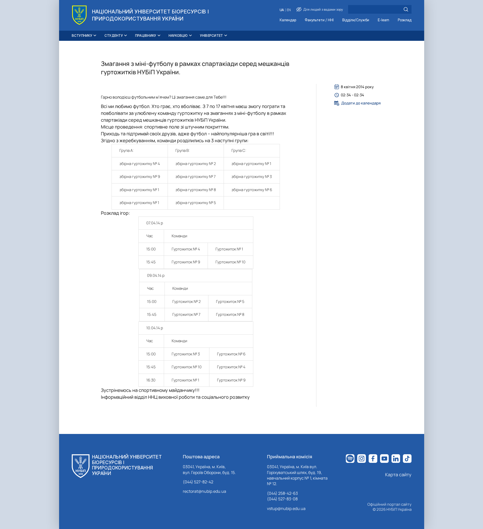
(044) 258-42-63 (282, 493)
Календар (288, 20)
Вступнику (82, 35)
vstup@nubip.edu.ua (286, 508)
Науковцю (178, 35)
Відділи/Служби (355, 20)
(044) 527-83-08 (282, 499)
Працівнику (145, 35)
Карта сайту (398, 474)
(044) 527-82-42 (198, 482)
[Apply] (406, 9)
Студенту (113, 35)
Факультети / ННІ (319, 20)
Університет (211, 35)
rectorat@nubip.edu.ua (204, 491)
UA (282, 10)
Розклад (405, 20)
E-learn (383, 20)
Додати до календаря (361, 103)
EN (289, 10)
